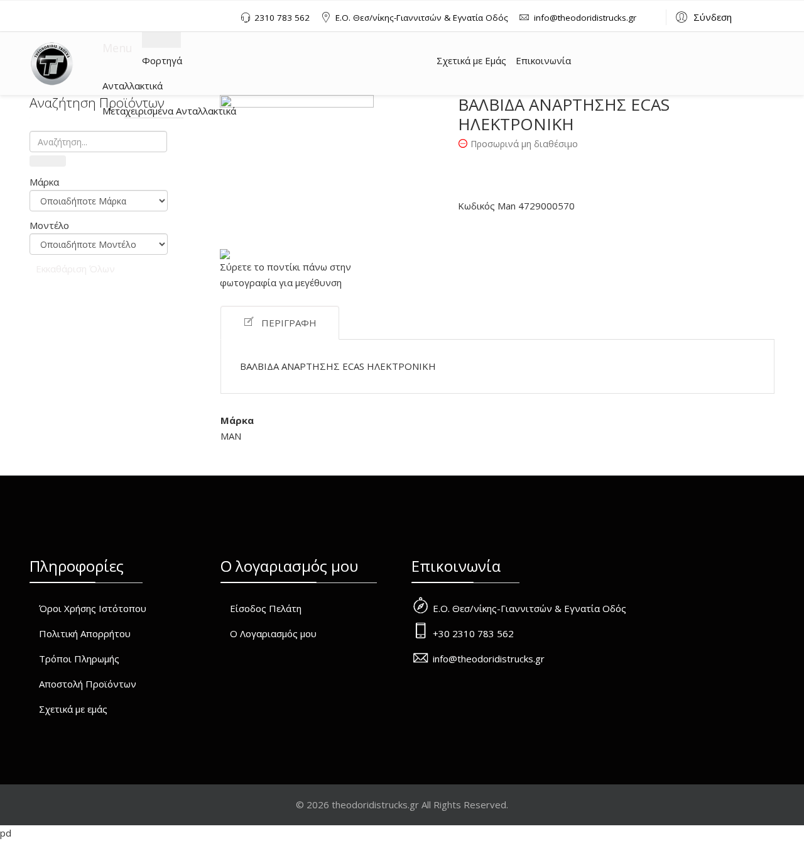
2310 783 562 (282, 17)
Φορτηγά (162, 60)
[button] (702, 16)
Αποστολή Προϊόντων (87, 683)
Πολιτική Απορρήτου (85, 633)
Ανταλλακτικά (132, 85)
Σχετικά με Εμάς (471, 60)
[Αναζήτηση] (48, 161)
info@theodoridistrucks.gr (585, 17)
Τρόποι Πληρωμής (79, 658)
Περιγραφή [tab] (289, 322)
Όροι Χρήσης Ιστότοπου (92, 608)
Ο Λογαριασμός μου (273, 633)
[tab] (99, 182)
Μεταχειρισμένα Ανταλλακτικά (169, 110)
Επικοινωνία (543, 60)
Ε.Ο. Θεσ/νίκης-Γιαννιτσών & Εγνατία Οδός (421, 17)
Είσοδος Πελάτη (266, 608)
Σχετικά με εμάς (73, 709)
